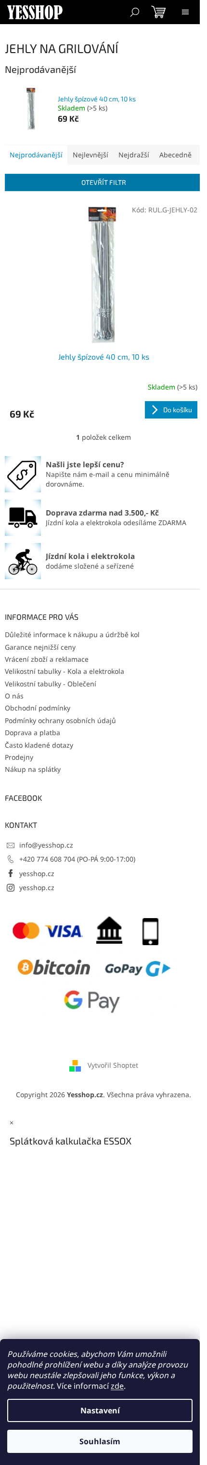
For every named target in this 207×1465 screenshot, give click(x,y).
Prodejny (19, 757)
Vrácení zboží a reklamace (47, 659)
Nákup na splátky (33, 769)
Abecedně (175, 154)
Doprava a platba (32, 732)
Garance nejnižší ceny (40, 647)
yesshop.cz (36, 873)
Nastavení (100, 1410)
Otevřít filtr (103, 182)
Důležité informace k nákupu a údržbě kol (72, 634)
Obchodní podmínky (37, 707)
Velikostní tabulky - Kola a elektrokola (64, 671)
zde (117, 1386)
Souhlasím (99, 1441)
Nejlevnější (90, 154)
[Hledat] (134, 12)
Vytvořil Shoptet (113, 1065)
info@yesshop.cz (46, 845)
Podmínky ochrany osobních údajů (60, 720)
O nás (14, 695)
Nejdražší (133, 154)
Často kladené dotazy (39, 745)
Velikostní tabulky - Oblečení (50, 683)
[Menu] (185, 12)
